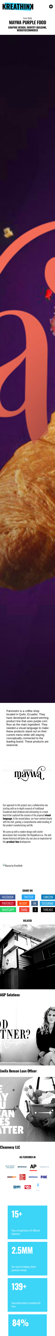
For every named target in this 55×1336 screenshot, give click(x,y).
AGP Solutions (10, 994)
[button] (51, 7)
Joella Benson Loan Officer (18, 1070)
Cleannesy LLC (10, 1147)
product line (13, 842)
